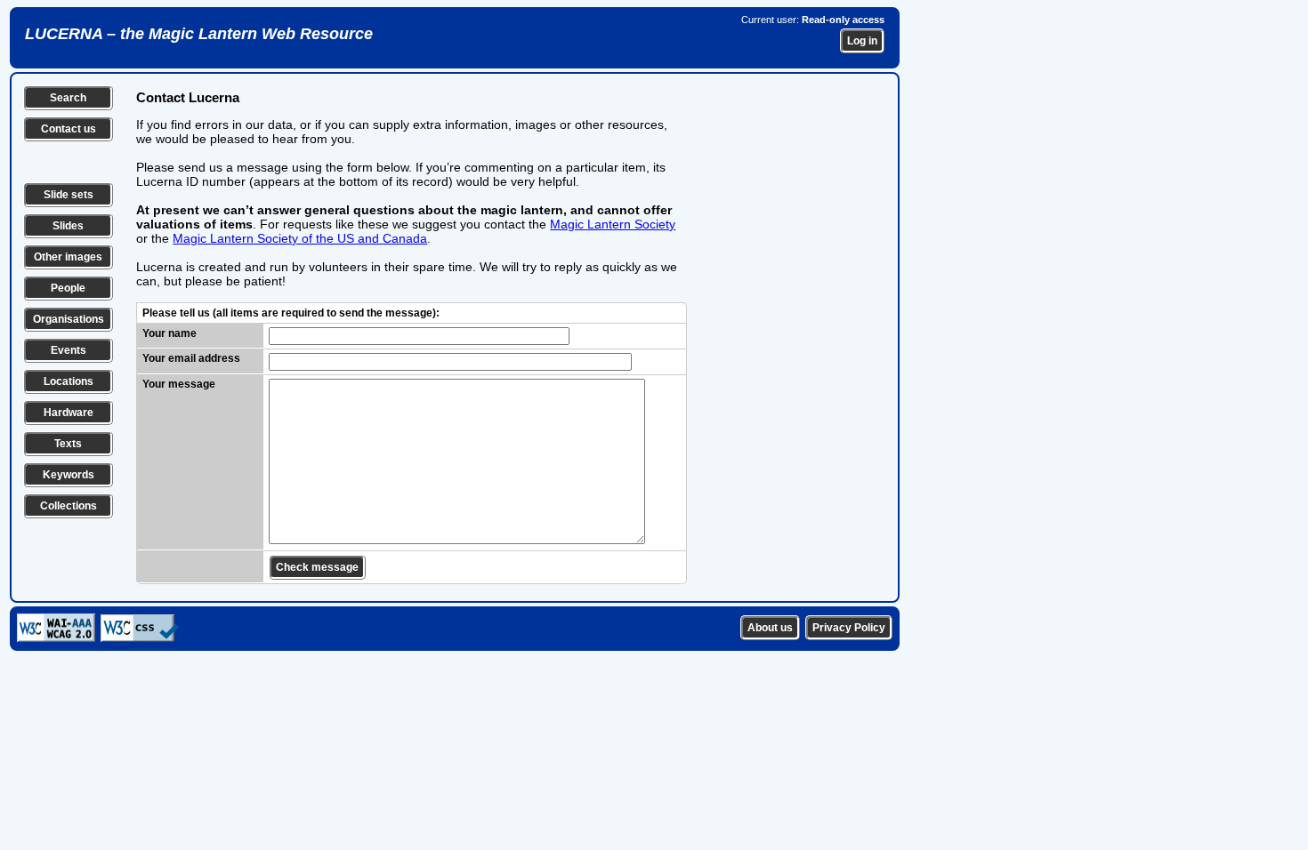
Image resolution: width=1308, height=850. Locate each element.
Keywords (68, 475)
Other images (68, 257)
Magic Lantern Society (612, 224)
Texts (68, 443)
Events (68, 350)
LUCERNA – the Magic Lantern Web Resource (199, 34)
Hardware (68, 412)
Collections (68, 506)
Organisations (68, 319)
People (68, 288)
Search (68, 98)
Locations (68, 381)
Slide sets (68, 194)
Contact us (68, 129)
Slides (68, 226)
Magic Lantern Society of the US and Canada (300, 238)
